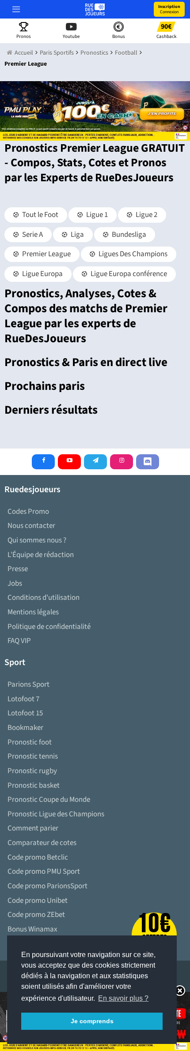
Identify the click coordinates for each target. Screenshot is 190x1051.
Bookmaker (25, 727)
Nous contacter (31, 525)
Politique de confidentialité (49, 626)
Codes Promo (28, 511)
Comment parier (33, 828)
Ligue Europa (42, 274)
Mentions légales (33, 612)
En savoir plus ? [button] (123, 998)
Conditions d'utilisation (44, 597)
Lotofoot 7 (23, 699)
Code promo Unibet (38, 900)
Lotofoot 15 (25, 713)
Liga (76, 234)
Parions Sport (28, 684)
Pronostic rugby (32, 771)
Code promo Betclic (38, 857)
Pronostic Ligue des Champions (56, 814)
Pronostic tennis (33, 756)
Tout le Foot (39, 214)
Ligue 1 (96, 214)
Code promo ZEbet (36, 914)
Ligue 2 (145, 214)
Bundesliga (128, 234)
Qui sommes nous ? (37, 540)
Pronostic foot (30, 742)
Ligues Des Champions (132, 254)
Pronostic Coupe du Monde (49, 799)
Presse (18, 569)
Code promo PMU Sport (44, 871)
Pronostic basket (34, 785)
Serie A (32, 234)
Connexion (169, 9)
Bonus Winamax (32, 929)
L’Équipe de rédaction (41, 555)
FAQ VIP (19, 641)
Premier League (46, 254)
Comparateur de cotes (42, 843)
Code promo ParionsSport (47, 886)
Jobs (15, 583)
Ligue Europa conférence (128, 274)
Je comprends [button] (92, 1021)
